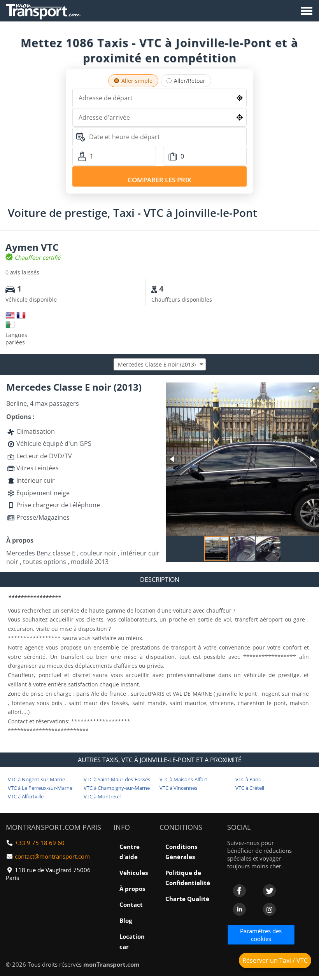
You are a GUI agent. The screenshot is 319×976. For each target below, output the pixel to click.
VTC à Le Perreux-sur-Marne (40, 787)
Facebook (239, 890)
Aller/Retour (189, 80)
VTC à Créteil (249, 787)
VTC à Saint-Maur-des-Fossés (117, 779)
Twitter (269, 890)
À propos (132, 888)
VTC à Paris (248, 779)
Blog (125, 920)
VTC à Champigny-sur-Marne (117, 787)
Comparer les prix (159, 179)
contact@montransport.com (52, 856)
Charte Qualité (187, 899)
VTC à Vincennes (178, 787)
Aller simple (136, 80)
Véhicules (133, 872)
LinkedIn (239, 909)
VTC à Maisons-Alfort (183, 779)
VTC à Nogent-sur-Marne (36, 779)
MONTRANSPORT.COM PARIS (53, 827)
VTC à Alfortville (26, 796)
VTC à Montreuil (102, 796)
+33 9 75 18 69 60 (40, 843)
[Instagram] (269, 909)
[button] (312, 389)
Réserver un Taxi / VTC (275, 960)
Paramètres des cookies (261, 935)
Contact (131, 904)
